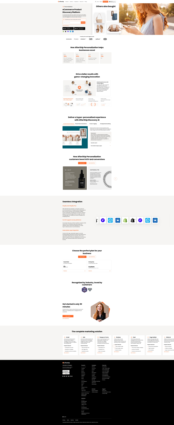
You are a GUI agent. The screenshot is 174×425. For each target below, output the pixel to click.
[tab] (68, 102)
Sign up (101, 1)
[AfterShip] (61, 1)
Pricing (86, 1)
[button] (100, 133)
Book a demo (105, 1)
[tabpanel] (87, 137)
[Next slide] (115, 178)
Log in (98, 1)
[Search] (95, 1)
